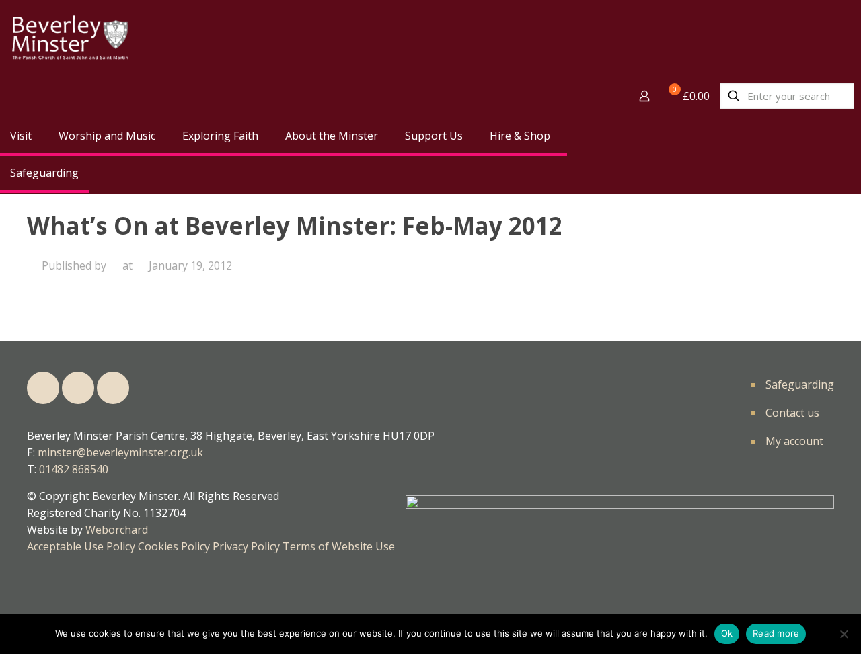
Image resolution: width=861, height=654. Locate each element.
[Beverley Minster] (69, 38)
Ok (727, 633)
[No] (844, 634)
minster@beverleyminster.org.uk (120, 452)
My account (794, 441)
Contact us (792, 412)
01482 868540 (73, 469)
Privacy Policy (246, 546)
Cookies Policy (174, 546)
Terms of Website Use (339, 546)
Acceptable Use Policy (81, 546)
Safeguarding (799, 384)
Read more (776, 633)
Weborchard (116, 529)
